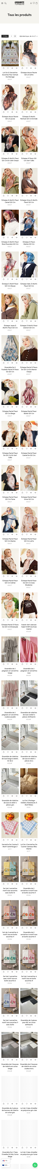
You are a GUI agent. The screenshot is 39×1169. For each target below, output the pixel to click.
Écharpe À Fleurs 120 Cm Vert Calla (28, 159)
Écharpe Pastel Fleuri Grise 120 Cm (28, 498)
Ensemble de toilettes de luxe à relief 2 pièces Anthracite (29, 715)
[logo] (19, 3)
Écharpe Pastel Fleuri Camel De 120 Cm (28, 454)
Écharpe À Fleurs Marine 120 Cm (29, 243)
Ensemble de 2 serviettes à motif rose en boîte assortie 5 (29, 934)
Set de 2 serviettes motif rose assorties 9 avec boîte (10, 1022)
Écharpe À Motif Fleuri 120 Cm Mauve (10, 285)
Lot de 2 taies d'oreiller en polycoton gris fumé (28, 1153)
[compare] (16, 68)
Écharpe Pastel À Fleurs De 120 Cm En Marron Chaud (28, 369)
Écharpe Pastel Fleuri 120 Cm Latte (28, 540)
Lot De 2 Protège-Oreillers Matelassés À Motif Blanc (29, 803)
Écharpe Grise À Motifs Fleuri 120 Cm (28, 201)
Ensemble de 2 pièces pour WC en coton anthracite (29, 1022)
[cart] (37, 3)
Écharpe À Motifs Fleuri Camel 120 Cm (10, 201)
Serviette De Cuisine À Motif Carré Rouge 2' (10, 846)
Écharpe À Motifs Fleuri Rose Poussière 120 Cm (10, 243)
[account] (31, 3)
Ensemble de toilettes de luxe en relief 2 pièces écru (29, 759)
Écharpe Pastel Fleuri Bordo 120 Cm (28, 412)
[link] (11, 36)
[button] (2, 3)
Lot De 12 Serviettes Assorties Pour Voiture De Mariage (10, 75)
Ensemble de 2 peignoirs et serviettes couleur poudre (10, 715)
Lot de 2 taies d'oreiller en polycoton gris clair (28, 1109)
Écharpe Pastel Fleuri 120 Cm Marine (10, 540)
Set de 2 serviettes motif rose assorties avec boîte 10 (10, 890)
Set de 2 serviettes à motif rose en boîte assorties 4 (10, 934)
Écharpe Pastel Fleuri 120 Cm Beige (10, 412)
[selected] (4, 68)
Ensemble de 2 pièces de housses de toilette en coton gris (10, 1110)
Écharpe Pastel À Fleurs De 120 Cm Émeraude (10, 626)
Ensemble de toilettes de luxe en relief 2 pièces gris (10, 803)
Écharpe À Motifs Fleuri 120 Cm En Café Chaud (10, 159)
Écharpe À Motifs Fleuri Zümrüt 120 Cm (28, 327)
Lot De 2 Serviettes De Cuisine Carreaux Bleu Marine (29, 847)
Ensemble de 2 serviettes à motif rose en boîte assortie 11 (29, 890)
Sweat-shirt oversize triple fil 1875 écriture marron (29, 627)
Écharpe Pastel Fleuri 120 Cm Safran (10, 582)
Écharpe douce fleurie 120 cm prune (10, 118)
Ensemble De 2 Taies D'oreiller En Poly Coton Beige (10, 1154)
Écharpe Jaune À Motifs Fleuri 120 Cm (10, 327)
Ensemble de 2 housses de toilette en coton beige (10, 1066)
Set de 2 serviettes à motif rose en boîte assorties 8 (29, 978)
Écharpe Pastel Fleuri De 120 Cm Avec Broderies (28, 583)
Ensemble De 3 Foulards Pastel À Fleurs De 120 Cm (10, 369)
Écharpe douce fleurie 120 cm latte (29, 74)
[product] (22, 620)
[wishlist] (34, 3)
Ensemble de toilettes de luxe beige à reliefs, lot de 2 (10, 759)
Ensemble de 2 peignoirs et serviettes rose (29, 671)
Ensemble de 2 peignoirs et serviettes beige (10, 671)
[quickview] (12, 68)
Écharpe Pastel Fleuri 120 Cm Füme (10, 498)
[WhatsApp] (35, 1165)
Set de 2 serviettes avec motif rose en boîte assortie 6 (10, 978)
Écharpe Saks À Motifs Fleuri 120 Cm (29, 285)
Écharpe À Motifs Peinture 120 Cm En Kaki (28, 118)
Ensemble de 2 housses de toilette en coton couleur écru (28, 1066)
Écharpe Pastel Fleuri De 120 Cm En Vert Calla (10, 455)
